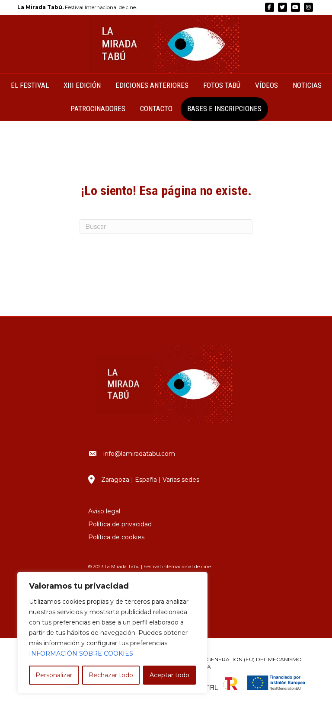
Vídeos (266, 85)
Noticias (307, 85)
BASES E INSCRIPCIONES (224, 108)
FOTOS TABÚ (221, 85)
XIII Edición (82, 85)
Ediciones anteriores (151, 85)
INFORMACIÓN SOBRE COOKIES (81, 653)
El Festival (30, 85)
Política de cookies (116, 537)
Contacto (156, 108)
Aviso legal (104, 511)
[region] (112, 633)
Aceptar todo (169, 675)
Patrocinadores (97, 108)
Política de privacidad (120, 524)
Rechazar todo (111, 675)
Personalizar (53, 675)
